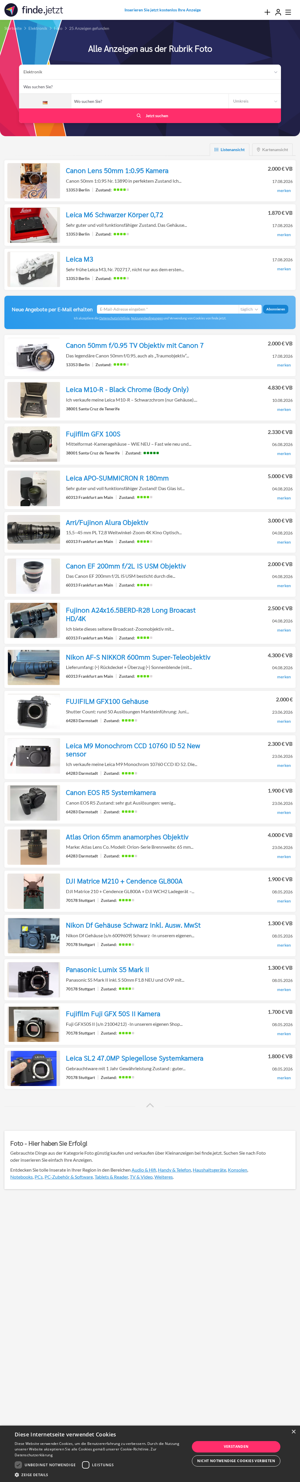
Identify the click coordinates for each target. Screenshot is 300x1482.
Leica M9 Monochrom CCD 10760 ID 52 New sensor (133, 749)
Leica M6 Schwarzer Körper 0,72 (114, 214)
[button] (150, 1105)
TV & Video (141, 1177)
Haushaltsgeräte (209, 1170)
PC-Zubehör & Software (69, 1177)
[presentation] (267, 12)
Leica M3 (79, 258)
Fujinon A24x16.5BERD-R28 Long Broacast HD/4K (131, 614)
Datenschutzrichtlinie (114, 318)
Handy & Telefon (174, 1170)
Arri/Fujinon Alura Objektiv (107, 522)
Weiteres (163, 1177)
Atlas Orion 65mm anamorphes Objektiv (127, 836)
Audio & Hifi (144, 1170)
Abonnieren (275, 309)
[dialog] (150, 1454)
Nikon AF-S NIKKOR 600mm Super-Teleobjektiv (138, 656)
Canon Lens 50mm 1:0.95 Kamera (117, 170)
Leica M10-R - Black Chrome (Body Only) (127, 389)
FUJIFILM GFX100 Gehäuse (107, 700)
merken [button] (284, 190)
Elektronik (32, 71)
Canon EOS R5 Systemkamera (111, 792)
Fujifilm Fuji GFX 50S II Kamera (113, 1013)
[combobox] (150, 86)
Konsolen (237, 1170)
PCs (39, 1177)
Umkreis (240, 100)
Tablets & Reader (111, 1177)
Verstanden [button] (236, 1446)
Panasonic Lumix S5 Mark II (107, 969)
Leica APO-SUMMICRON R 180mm (117, 477)
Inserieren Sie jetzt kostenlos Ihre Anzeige (163, 9)
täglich (247, 309)
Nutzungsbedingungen (147, 318)
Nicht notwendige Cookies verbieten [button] (236, 1460)
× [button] (293, 1432)
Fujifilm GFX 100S (93, 433)
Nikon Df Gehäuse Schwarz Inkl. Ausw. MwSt (133, 924)
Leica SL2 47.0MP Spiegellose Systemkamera (134, 1057)
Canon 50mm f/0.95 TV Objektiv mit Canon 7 (135, 345)
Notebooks (21, 1177)
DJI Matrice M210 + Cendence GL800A (124, 880)
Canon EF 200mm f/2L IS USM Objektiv (126, 565)
